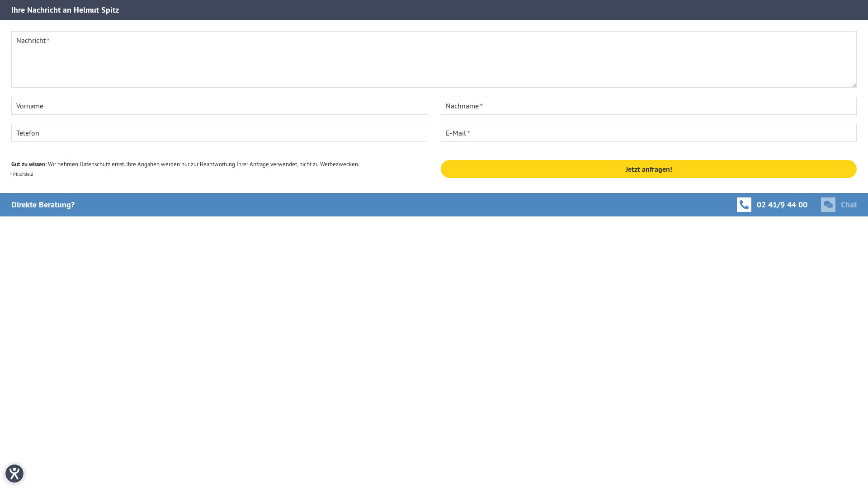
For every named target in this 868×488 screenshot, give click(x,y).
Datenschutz (95, 164)
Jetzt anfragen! (649, 169)
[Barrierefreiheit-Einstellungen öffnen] (14, 473)
